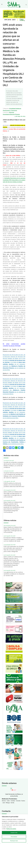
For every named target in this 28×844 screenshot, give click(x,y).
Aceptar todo (14, 832)
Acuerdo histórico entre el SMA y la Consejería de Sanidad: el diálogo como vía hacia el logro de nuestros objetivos (14, 475)
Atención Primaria (15, 114)
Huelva (23, 800)
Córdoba (13, 800)
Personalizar (14, 836)
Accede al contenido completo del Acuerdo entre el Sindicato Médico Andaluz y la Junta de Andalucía (13, 465)
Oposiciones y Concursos (10, 110)
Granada (18, 800)
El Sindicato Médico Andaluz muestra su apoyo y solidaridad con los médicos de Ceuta (14, 539)
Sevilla (12, 802)
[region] (14, 829)
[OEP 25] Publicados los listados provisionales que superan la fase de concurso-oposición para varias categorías (14, 549)
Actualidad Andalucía (15, 108)
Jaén (3, 802)
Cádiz (8, 800)
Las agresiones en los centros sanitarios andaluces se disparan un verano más (14, 573)
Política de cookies (11, 828)
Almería (4, 800)
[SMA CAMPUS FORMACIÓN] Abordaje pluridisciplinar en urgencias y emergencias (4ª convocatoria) (13, 494)
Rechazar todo (14, 840)
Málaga (8, 802)
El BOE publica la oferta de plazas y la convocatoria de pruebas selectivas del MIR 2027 (14, 484)
